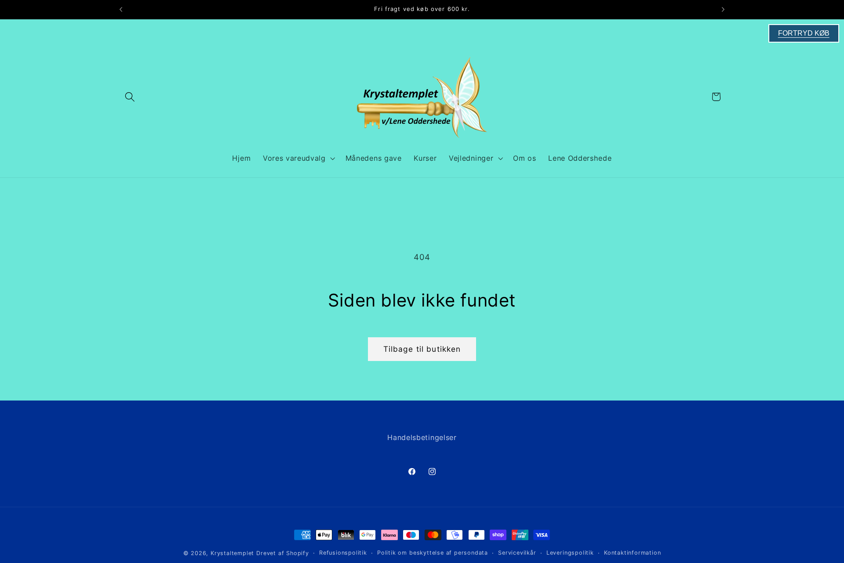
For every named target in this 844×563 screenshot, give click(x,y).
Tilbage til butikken (422, 349)
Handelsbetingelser (421, 437)
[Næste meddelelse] (723, 9)
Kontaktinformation (632, 552)
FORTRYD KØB (803, 33)
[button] (130, 97)
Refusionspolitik (343, 552)
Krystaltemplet (232, 553)
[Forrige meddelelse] (121, 9)
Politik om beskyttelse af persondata (432, 552)
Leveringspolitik (570, 552)
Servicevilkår (517, 552)
